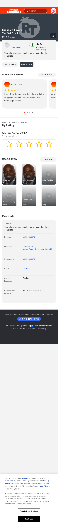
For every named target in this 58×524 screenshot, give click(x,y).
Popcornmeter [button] (41, 47)
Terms (10, 481)
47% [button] (39, 43)
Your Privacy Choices (43, 326)
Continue (29, 519)
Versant (25, 478)
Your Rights (45, 486)
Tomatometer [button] (16, 47)
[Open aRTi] (53, 11)
